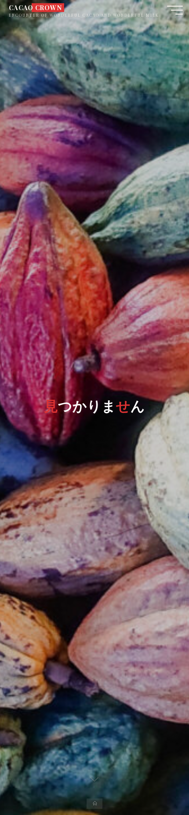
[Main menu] (175, 10)
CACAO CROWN (35, 7)
